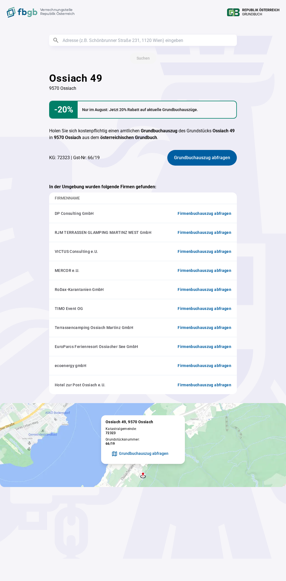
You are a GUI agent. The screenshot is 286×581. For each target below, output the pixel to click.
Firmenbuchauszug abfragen (204, 213)
